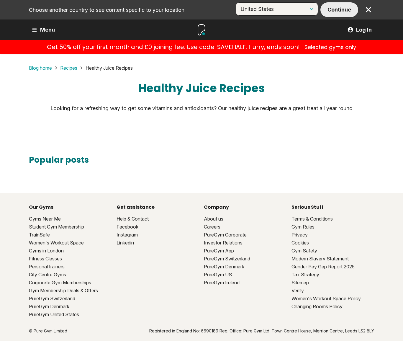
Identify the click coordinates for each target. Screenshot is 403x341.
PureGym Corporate (225, 235)
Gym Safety (304, 251)
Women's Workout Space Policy (326, 298)
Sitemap (300, 282)
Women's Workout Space (56, 243)
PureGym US (218, 275)
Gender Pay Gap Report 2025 (323, 267)
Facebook (127, 227)
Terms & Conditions (312, 219)
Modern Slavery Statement (320, 259)
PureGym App (219, 251)
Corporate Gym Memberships (60, 282)
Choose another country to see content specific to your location (106, 10)
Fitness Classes (45, 259)
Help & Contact (133, 219)
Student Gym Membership (56, 227)
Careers (212, 227)
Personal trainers (47, 267)
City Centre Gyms (47, 275)
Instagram (127, 235)
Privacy (299, 235)
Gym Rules (302, 227)
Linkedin (125, 243)
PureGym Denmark (49, 306)
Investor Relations (223, 243)
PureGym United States (54, 314)
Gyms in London (46, 251)
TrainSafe (39, 235)
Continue (339, 9)
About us (213, 219)
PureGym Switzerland (52, 298)
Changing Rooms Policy (317, 306)
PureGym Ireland (222, 282)
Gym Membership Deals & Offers (63, 290)
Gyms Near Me (45, 219)
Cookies (300, 243)
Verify (297, 290)
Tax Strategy (305, 275)
